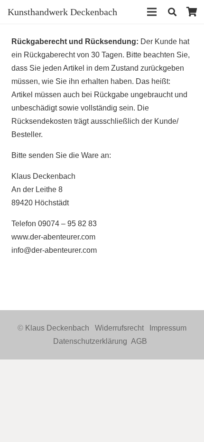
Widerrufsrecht (119, 328)
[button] (172, 12)
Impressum (167, 328)
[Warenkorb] (192, 12)
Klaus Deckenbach (57, 328)
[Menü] (152, 12)
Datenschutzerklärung (90, 341)
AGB (139, 341)
